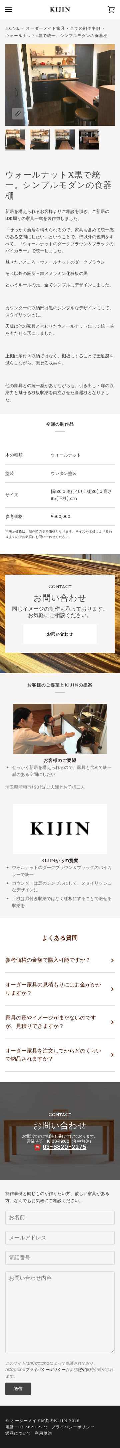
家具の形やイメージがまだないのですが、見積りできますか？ (50, 1022)
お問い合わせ (60, 633)
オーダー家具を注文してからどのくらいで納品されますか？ (53, 1055)
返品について (18, 1433)
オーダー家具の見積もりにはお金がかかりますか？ (53, 988)
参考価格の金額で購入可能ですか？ (48, 959)
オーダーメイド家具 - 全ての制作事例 (63, 28)
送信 (18, 1388)
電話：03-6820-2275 (26, 1426)
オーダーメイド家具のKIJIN (39, 1420)
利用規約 (85, 1369)
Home (12, 28)
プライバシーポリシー (45, 1369)
